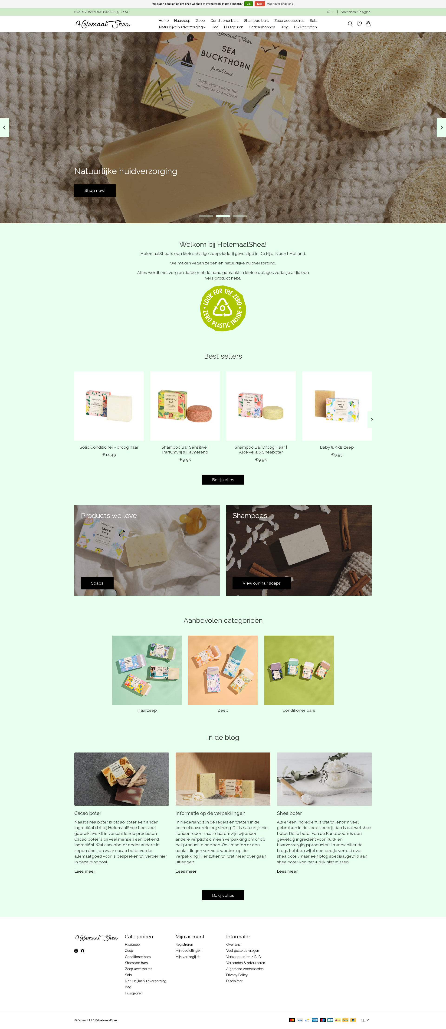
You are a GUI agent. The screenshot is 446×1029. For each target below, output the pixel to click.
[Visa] (300, 1020)
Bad (215, 27)
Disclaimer (234, 981)
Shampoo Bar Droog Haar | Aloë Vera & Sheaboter (261, 449)
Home (164, 21)
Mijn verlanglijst (187, 957)
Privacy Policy (237, 975)
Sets (313, 21)
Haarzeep (182, 21)
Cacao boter (88, 813)
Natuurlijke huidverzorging (145, 981)
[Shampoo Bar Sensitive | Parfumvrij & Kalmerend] (185, 406)
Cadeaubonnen (262, 27)
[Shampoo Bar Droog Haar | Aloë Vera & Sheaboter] (261, 406)
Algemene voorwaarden (245, 969)
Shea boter (289, 813)
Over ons (233, 944)
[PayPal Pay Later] (353, 1020)
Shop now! (351, 190)
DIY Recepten (305, 27)
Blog (285, 27)
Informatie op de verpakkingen (211, 813)
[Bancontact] (307, 1020)
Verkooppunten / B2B (243, 957)
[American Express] (315, 1020)
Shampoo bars (256, 21)
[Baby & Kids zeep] (337, 406)
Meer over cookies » (280, 4)
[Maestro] (323, 1020)
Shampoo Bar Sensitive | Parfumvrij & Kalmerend (185, 449)
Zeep (200, 21)
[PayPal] (345, 1020)
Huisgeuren (233, 27)
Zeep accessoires (289, 21)
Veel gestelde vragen (242, 950)
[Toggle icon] (350, 24)
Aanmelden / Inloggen (355, 12)
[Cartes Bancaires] (330, 1020)
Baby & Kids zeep (337, 446)
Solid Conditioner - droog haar (109, 446)
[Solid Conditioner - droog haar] (109, 406)
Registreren (184, 944)
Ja (248, 4)
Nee (259, 4)
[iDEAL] (338, 1020)
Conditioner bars (224, 21)
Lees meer (84, 871)
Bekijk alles (223, 479)
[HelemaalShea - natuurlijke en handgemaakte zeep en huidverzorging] (102, 23)
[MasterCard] (292, 1020)
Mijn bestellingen (188, 950)
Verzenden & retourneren (245, 963)
